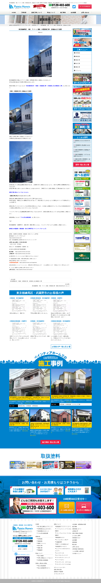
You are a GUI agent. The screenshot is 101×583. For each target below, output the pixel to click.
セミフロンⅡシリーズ (62, 555)
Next (92, 465)
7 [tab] (50, 470)
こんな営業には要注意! (78, 551)
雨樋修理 (40, 550)
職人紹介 (74, 544)
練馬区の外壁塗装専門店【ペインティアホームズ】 (45, 581)
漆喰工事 (77, 67)
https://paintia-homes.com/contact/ (24, 269)
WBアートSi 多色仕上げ (62, 544)
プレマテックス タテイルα (63, 562)
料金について (51, 12)
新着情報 (74, 542)
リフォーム (78, 70)
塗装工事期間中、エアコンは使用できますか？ (82, 155)
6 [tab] (48, 470)
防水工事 (77, 63)
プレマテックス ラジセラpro (63, 564)
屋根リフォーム (42, 543)
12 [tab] (60, 470)
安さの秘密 (41, 555)
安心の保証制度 (42, 565)
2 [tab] (40, 470)
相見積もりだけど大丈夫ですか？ (82, 141)
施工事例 (63, 12)
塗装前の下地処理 (58, 571)
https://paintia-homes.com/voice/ (22, 253)
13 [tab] (63, 470)
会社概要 (73, 12)
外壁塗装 (77, 53)
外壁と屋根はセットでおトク (45, 558)
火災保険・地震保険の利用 (79, 524)
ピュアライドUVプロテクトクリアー (62, 549)
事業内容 (38, 536)
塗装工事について (36, 12)
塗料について (57, 524)
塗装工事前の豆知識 (77, 533)
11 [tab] (58, 470)
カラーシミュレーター (59, 567)
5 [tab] (46, 470)
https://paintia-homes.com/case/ (22, 251)
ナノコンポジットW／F (62, 540)
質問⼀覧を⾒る (81, 164)
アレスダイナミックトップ (63, 557)
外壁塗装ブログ (76, 537)
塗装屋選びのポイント (43, 531)
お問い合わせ (85, 12)
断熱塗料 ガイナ (60, 537)
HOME (14, 12)
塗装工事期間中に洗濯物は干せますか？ (82, 150)
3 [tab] (42, 470)
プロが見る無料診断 (43, 533)
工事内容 (23, 12)
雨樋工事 (77, 60)
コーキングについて (59, 574)
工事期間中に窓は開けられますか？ (82, 146)
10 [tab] (56, 470)
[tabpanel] (17, 465)
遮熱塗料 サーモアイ (61, 546)
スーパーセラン (60, 559)
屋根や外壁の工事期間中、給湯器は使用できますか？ (82, 159)
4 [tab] (44, 470)
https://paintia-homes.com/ (15, 237)
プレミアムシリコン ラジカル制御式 (63, 534)
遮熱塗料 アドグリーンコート (63, 526)
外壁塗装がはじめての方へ (44, 529)
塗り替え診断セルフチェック (45, 526)
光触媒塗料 (59, 542)
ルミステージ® (60, 553)
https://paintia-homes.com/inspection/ (28, 262)
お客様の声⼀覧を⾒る (60, 346)
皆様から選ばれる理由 (41, 563)
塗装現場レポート (76, 529)
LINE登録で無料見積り (78, 549)
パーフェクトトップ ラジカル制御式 (63, 530)
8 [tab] (52, 470)
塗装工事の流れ (58, 569)
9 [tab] (54, 470)
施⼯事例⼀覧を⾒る (49, 442)
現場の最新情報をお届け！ (24, 554)
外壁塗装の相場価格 (43, 560)
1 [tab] (38, 470)
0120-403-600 (23, 242)
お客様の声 (75, 531)
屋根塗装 (77, 56)
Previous (8, 465)
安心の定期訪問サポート (44, 568)
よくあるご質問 (76, 535)
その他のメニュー (76, 553)
